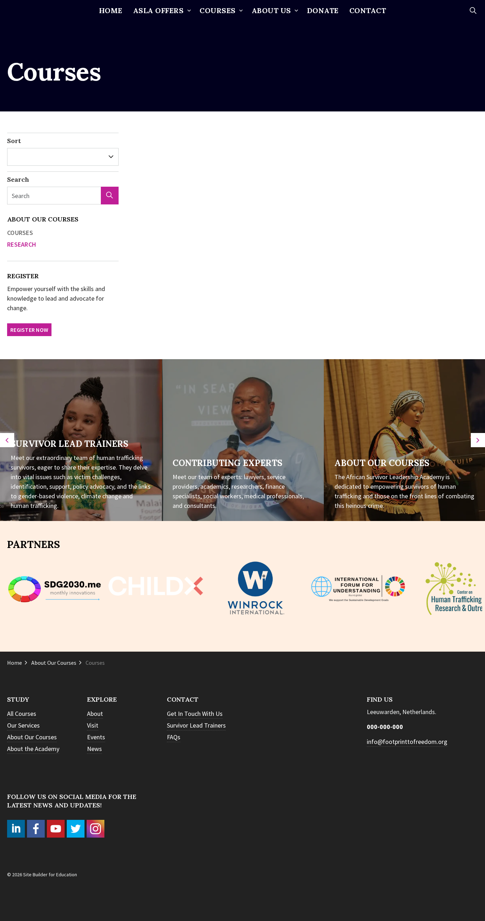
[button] (110, 195)
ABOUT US (271, 10)
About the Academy (33, 749)
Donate (323, 10)
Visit (92, 725)
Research (21, 244)
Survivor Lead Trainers (196, 725)
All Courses (21, 713)
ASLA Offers (158, 10)
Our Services (23, 725)
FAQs (173, 737)
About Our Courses (42, 219)
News (94, 749)
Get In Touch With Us (195, 713)
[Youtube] (56, 829)
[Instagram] (95, 829)
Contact (367, 10)
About (95, 713)
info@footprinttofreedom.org (407, 742)
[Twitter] (76, 829)
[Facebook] (36, 829)
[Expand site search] (473, 11)
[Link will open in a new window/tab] (358, 588)
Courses (20, 233)
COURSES (218, 10)
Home (110, 10)
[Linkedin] (16, 829)
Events (96, 737)
